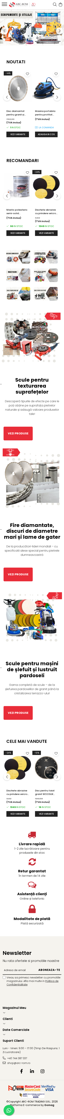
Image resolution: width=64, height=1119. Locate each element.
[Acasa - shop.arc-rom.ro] (22, 4)
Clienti (8, 1019)
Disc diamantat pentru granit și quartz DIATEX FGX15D (15, 112)
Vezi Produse (18, 433)
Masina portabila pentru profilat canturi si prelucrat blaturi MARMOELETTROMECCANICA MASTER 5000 (46, 112)
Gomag (49, 1105)
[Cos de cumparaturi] (60, 5)
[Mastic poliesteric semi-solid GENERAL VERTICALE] (18, 187)
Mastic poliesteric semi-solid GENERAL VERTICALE (16, 211)
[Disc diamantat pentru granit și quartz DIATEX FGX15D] (18, 88)
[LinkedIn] (32, 1071)
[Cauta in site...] (55, 5)
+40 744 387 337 (17, 1058)
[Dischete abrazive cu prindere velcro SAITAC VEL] (46, 187)
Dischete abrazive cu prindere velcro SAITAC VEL (45, 211)
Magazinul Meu (14, 1008)
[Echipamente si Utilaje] (32, 27)
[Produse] (5, 5)
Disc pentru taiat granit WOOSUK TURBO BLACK (45, 792)
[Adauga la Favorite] (27, 74)
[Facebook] (21, 1071)
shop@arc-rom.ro (18, 1063)
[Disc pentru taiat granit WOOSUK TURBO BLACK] (46, 767)
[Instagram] (42, 1071)
